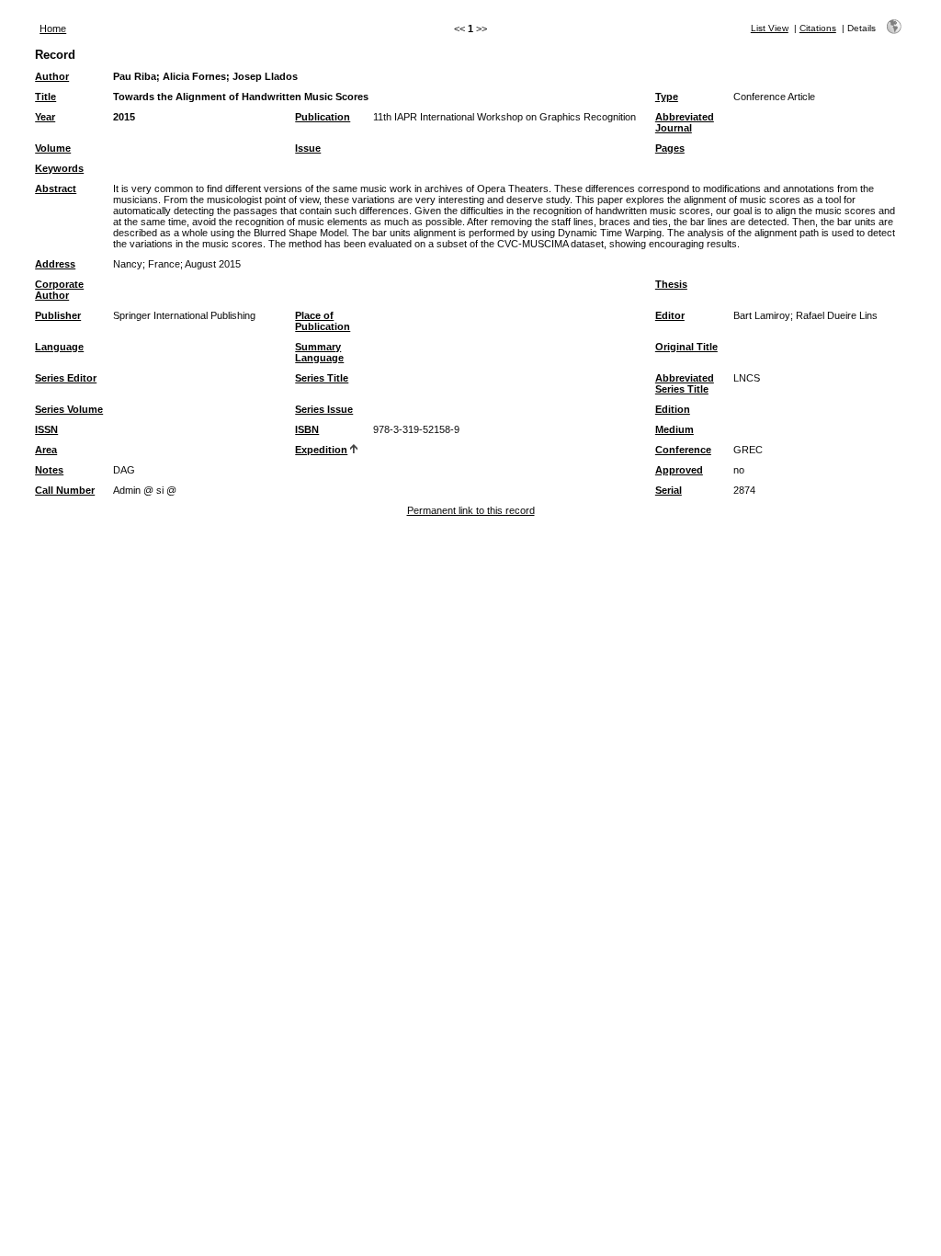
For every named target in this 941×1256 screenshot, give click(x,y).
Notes (49, 469)
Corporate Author (59, 290)
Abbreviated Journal (684, 122)
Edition (672, 409)
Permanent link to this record (471, 510)
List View (769, 28)
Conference (683, 449)
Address (55, 263)
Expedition (321, 449)
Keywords (59, 168)
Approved (679, 469)
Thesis (671, 284)
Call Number (65, 490)
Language (59, 346)
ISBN (307, 429)
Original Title (686, 346)
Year (45, 116)
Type (666, 96)
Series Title (321, 377)
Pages (670, 148)
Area (46, 449)
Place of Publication (322, 321)
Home (53, 28)
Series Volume (69, 409)
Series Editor (65, 377)
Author (52, 76)
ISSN (46, 429)
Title (45, 96)
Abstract (55, 188)
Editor (670, 315)
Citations (817, 28)
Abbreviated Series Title (684, 383)
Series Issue (324, 409)
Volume (53, 148)
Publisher (58, 315)
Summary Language (319, 352)
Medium (674, 429)
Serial (668, 490)
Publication (322, 116)
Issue (308, 148)
